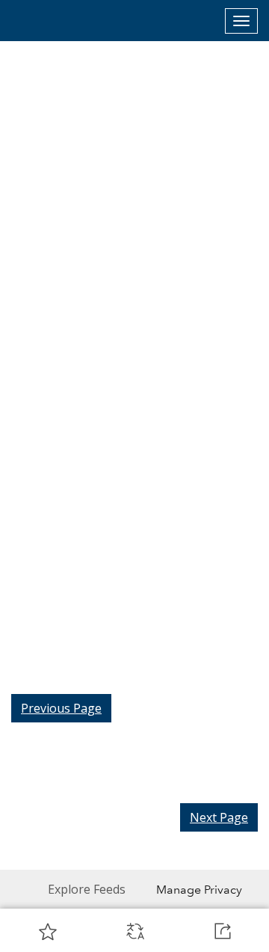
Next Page (219, 817)
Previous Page (61, 708)
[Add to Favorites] (47, 931)
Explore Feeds (87, 889)
